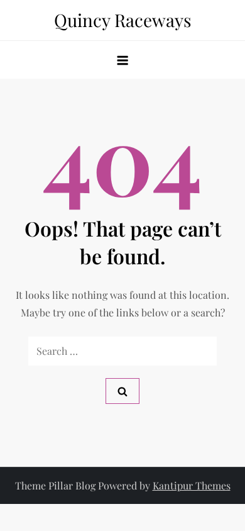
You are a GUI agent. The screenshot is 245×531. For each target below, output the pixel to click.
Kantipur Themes (192, 485)
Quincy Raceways (123, 19)
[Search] (122, 391)
